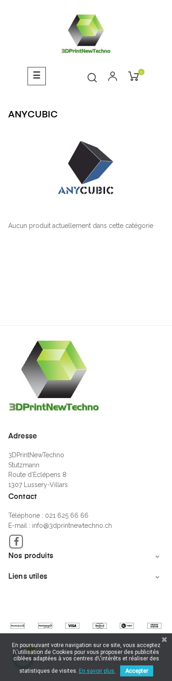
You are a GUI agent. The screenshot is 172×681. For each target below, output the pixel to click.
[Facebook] (16, 542)
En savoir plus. (97, 671)
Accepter (136, 671)
